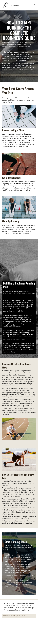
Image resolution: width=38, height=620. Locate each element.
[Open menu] (34, 5)
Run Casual (15, 5)
